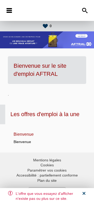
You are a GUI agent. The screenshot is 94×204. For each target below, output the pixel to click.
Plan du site (47, 180)
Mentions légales (47, 160)
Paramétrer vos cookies (47, 170)
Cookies (47, 165)
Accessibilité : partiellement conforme (47, 175)
